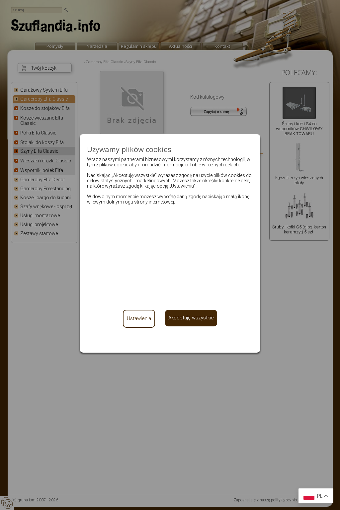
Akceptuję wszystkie (191, 318)
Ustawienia (139, 318)
